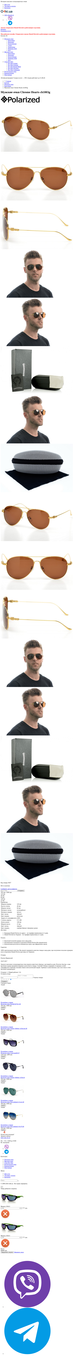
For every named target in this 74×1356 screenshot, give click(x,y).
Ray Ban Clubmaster (14, 70)
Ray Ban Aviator (13, 63)
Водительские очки (10, 1164)
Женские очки (8, 1161)
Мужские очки (8, 1159)
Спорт (10, 45)
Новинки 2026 (12, 58)
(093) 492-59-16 (9, 15)
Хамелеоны (11, 47)
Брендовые (11, 40)
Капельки (11, 42)
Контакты (7, 8)
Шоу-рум (7, 4)
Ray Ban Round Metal (14, 66)
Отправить (21, 890)
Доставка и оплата (10, 6)
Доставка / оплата (9, 1175)
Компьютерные (9, 1166)
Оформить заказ (19, 1252)
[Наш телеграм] (27, 1353)
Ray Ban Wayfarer (13, 68)
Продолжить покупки (7, 1252)
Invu (9, 50)
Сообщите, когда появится (9, 889)
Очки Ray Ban (8, 1163)
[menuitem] (38, 44)
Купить (3, 1007)
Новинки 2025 (12, 48)
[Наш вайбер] (27, 1307)
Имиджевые (8, 1168)
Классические (12, 44)
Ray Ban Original (13, 65)
